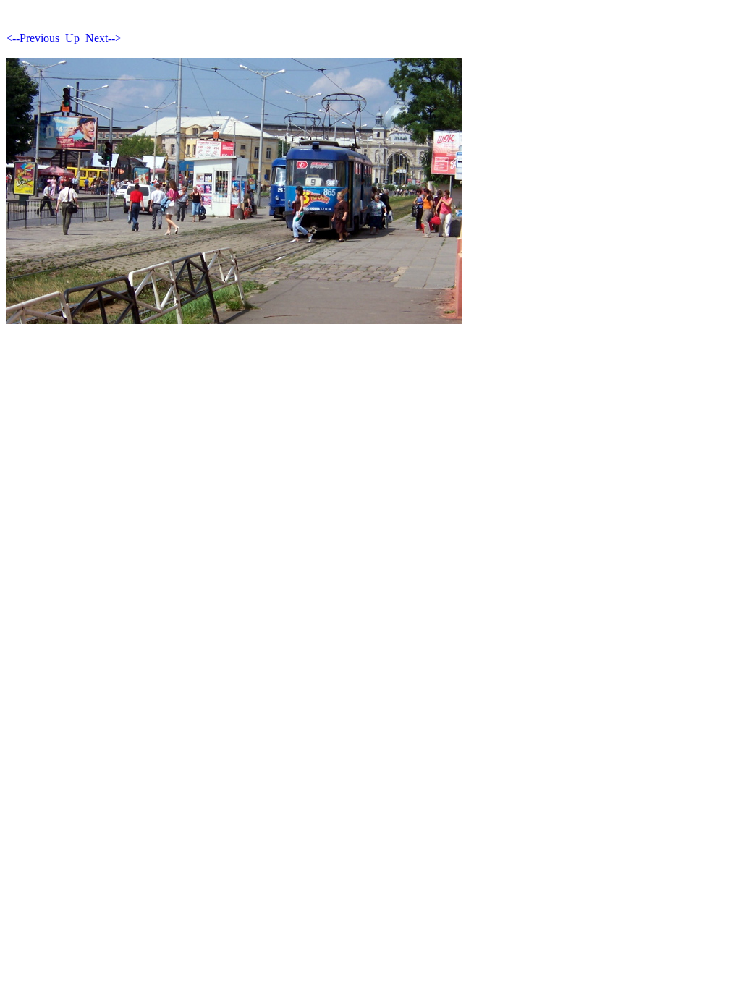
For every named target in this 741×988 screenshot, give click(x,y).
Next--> (103, 38)
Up (72, 38)
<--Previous (32, 38)
